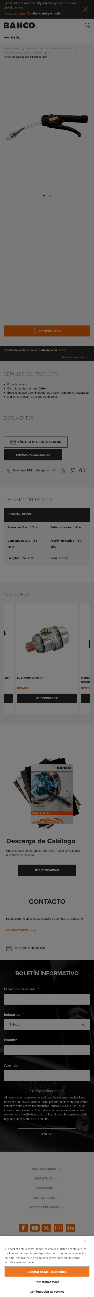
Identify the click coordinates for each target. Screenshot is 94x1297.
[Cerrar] (85, 1240)
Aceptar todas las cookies (47, 1271)
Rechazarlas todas (47, 1282)
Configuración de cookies (47, 1291)
